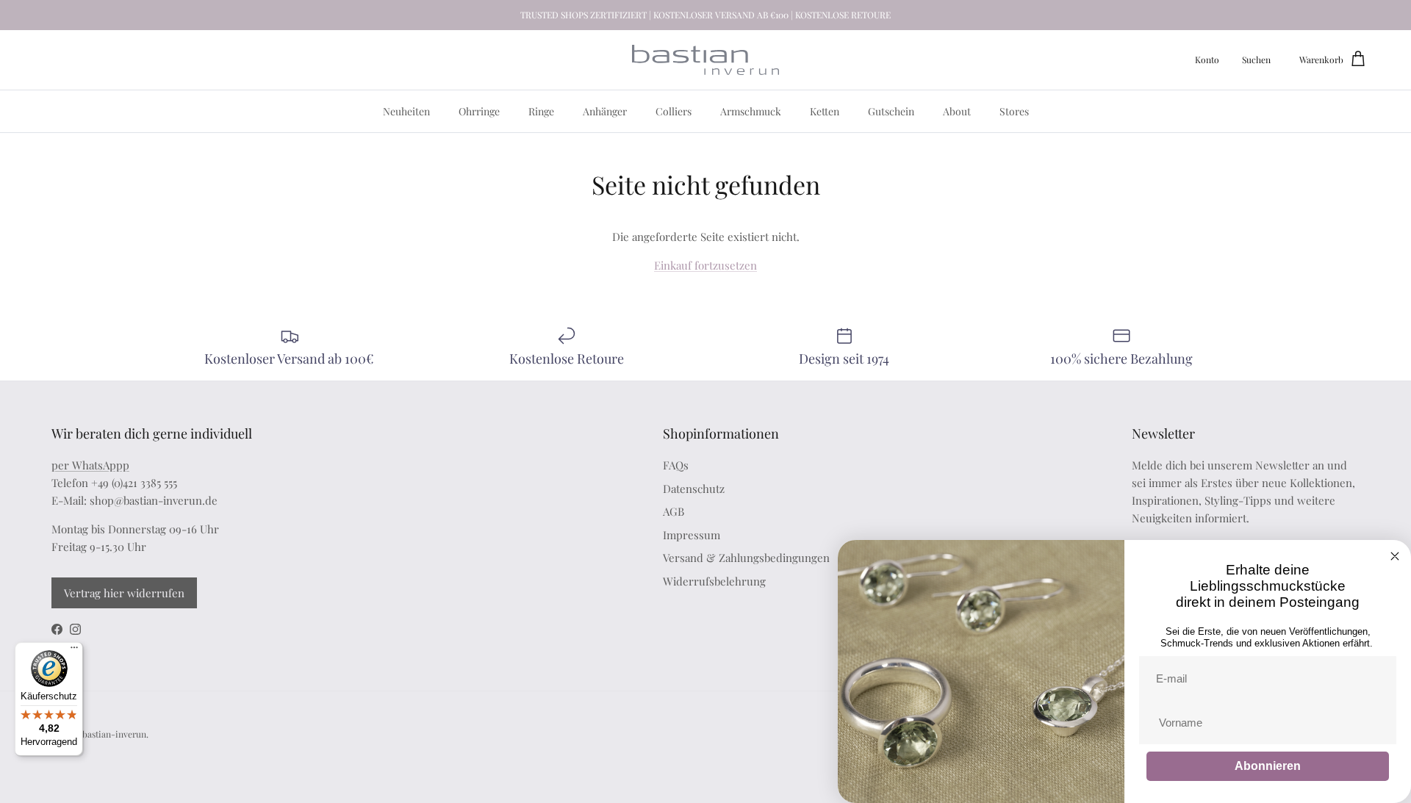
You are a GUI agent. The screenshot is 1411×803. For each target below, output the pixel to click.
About (957, 111)
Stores (1014, 111)
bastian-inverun (114, 734)
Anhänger (605, 111)
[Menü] (74, 651)
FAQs (676, 465)
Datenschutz (694, 488)
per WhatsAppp (90, 465)
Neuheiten (406, 111)
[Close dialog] (1395, 556)
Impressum (691, 534)
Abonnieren (1268, 766)
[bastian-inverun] (705, 60)
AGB (673, 511)
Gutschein (891, 111)
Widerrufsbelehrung (714, 581)
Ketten (824, 111)
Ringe (541, 111)
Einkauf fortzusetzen (705, 265)
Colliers (674, 111)
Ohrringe (479, 111)
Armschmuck (750, 111)
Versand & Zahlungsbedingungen (746, 557)
